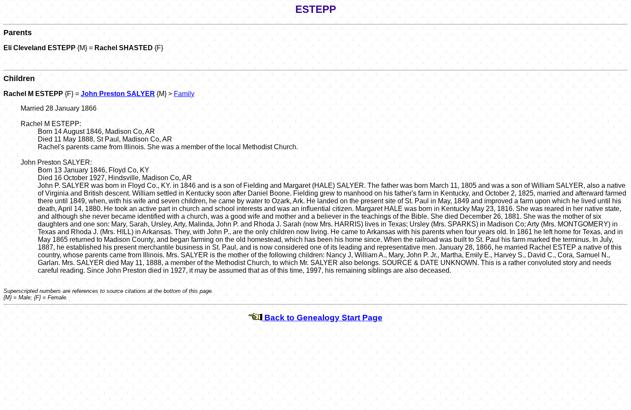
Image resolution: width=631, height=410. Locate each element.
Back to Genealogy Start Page (322, 317)
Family (184, 93)
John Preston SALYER (118, 93)
